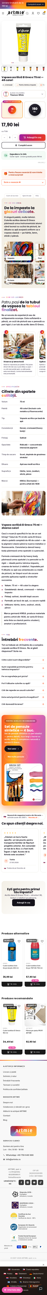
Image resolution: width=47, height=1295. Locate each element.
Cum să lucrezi (12, 196)
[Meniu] (3, 13)
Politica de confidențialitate (15, 1089)
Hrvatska (11, 1278)
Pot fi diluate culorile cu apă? (16, 683)
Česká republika (31, 1269)
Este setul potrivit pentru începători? (20, 697)
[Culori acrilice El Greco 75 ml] (4, 69)
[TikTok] (40, 1182)
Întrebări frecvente (11, 1080)
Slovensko (14, 1269)
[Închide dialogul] (43, 1265)
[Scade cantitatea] (4, 137)
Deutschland (36, 1273)
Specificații (26, 196)
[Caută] (27, 13)
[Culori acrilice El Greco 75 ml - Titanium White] (11, 69)
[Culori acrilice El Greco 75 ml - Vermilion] (43, 69)
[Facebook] (21, 1182)
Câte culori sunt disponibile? (16, 660)
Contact (6, 1115)
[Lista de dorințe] (38, 13)
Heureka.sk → (33, 817)
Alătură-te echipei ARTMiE (15, 1111)
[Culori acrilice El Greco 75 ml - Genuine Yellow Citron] (17, 69)
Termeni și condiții (11, 1085)
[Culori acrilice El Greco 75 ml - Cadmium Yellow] (24, 69)
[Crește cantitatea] (15, 137)
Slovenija (25, 1278)
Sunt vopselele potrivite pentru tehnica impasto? (17, 668)
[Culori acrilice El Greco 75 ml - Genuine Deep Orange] (37, 69)
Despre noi (8, 1102)
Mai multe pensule (16, 757)
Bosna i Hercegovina (29, 1282)
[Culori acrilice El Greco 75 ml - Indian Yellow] (30, 69)
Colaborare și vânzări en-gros (16, 1107)
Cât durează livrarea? (12, 704)
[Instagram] (27, 1182)
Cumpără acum (25, 145)
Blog (5, 1120)
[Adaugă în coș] (12, 984)
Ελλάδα (12, 1282)
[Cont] (33, 13)
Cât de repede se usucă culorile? (18, 690)
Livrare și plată (9, 1072)
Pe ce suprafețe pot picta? (15, 676)
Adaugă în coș (23, 902)
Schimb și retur (10, 1076)
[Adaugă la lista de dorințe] (19, 941)
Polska (8, 1273)
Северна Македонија (17, 1286)
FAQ (37, 196)
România (34, 1286)
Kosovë (23, 1290)
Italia (37, 1278)
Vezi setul (12, 749)
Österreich (21, 1273)
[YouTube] (34, 1182)
